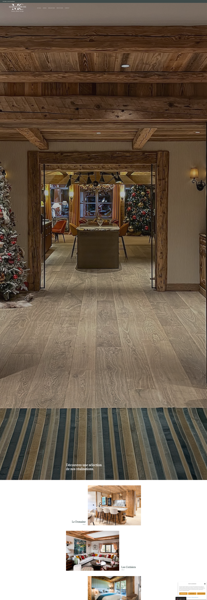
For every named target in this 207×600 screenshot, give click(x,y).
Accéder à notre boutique (9, 1)
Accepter (183, 593)
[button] (204, 583)
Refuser (192, 593)
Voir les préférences (201, 593)
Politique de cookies (188, 597)
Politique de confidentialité (194, 597)
